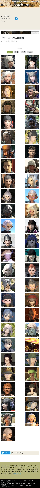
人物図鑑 (6, 16)
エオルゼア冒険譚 (21, 4)
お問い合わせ (17, 473)
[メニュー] (2, 5)
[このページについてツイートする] (16, 18)
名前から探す (5, 18)
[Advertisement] (28, 18)
